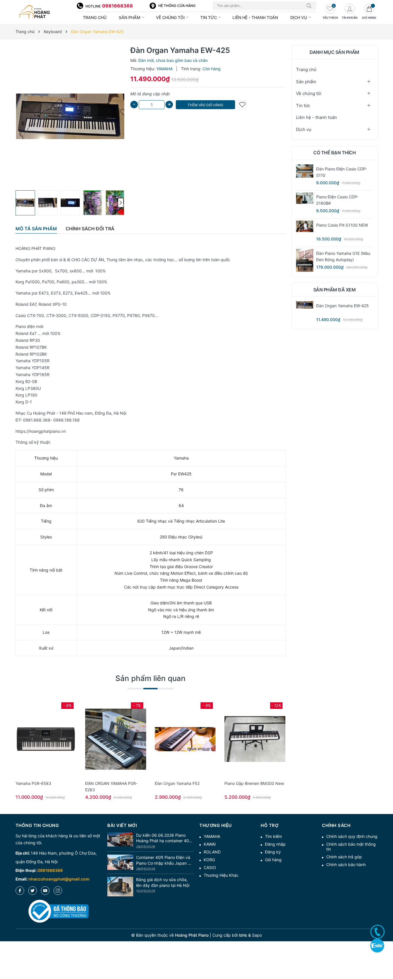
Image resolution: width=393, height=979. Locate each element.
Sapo (257, 935)
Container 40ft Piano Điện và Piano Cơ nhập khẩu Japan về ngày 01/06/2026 (164, 860)
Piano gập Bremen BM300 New (254, 783)
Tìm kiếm (273, 836)
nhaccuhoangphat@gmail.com (58, 878)
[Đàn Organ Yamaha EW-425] (304, 305)
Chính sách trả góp (344, 856)
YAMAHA (212, 836)
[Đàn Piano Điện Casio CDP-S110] (304, 171)
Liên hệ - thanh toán (255, 17)
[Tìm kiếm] (310, 5)
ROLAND (212, 851)
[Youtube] (45, 890)
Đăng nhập (275, 844)
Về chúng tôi (171, 17)
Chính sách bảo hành (346, 864)
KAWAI (210, 844)
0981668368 (117, 6)
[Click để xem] (70, 116)
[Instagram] (58, 890)
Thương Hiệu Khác (221, 875)
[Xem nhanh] (46, 739)
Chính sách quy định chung (351, 836)
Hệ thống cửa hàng (177, 5)
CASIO (210, 867)
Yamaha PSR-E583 (33, 783)
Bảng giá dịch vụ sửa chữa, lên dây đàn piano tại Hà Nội (162, 882)
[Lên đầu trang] (386, 954)
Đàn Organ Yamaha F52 (177, 783)
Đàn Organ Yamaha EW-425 (342, 305)
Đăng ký (273, 851)
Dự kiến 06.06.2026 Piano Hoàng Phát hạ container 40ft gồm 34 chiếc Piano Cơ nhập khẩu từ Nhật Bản (164, 838)
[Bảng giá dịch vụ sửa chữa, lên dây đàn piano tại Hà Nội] (120, 886)
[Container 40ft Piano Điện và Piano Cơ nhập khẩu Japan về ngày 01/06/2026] (120, 863)
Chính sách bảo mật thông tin (351, 846)
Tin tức (209, 17)
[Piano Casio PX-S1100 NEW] (304, 226)
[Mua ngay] (37, 739)
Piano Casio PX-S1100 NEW (342, 225)
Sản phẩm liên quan (150, 678)
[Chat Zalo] (377, 945)
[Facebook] (20, 890)
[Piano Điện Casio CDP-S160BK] (304, 198)
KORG (209, 859)
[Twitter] (32, 890)
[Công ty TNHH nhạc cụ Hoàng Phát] (43, 12)
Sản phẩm (130, 17)
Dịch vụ (299, 17)
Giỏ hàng (273, 859)
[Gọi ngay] (377, 932)
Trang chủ (94, 17)
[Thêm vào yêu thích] (242, 104)
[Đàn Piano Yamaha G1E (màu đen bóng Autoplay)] (304, 260)
